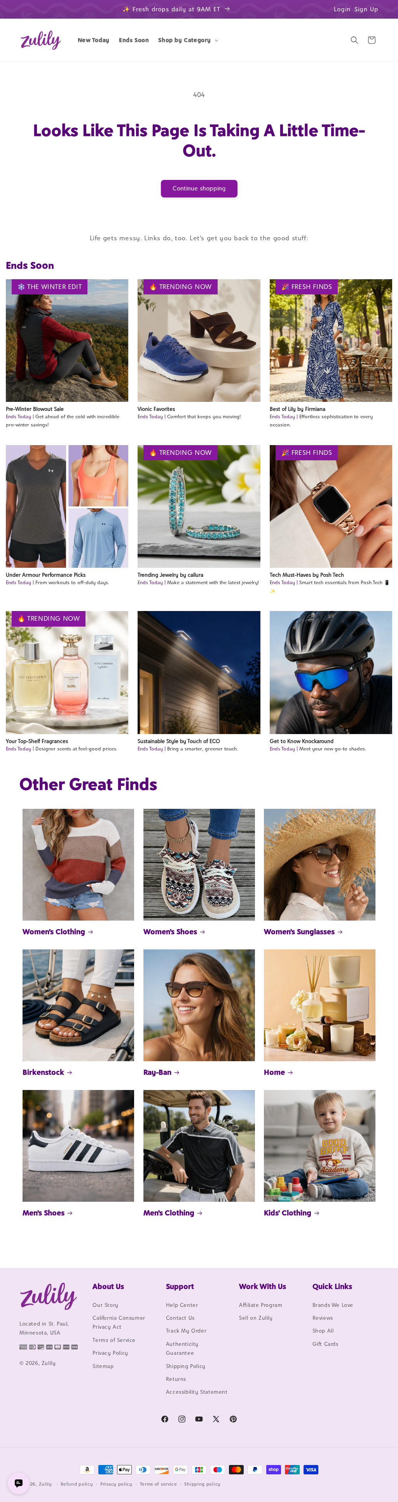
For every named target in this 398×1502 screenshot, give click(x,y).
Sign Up (366, 9)
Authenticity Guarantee (182, 1348)
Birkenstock (43, 1072)
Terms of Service (114, 1340)
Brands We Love (332, 1305)
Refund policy (77, 1484)
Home (274, 1072)
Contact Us (180, 1318)
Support (180, 1286)
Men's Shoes (44, 1212)
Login (342, 9)
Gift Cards (325, 1344)
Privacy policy (116, 1484)
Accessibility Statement (197, 1392)
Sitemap (103, 1366)
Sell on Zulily (255, 1318)
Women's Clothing (54, 931)
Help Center (182, 1305)
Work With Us (262, 1286)
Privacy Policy (110, 1353)
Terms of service (158, 1484)
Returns (176, 1379)
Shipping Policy (186, 1366)
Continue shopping (199, 188)
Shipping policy (202, 1484)
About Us (108, 1286)
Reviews (322, 1318)
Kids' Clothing (287, 1212)
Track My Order (186, 1331)
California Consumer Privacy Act (119, 1322)
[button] (188, 40)
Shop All (323, 1331)
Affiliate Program (260, 1305)
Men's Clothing (168, 1212)
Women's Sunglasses (299, 931)
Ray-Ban (157, 1072)
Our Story (105, 1305)
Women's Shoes (170, 931)
